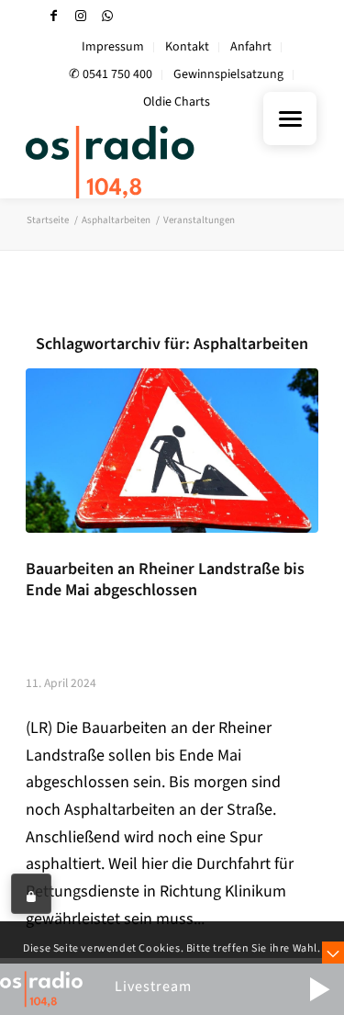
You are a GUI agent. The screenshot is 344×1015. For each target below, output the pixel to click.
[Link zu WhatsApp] (107, 16)
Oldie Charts (176, 102)
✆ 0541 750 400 (110, 74)
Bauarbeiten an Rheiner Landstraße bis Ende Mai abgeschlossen (165, 580)
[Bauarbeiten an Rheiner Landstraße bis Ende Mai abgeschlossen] (172, 450)
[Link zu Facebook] (54, 16)
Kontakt (187, 47)
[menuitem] (113, 47)
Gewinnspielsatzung (228, 74)
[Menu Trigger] (289, 118)
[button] (319, 989)
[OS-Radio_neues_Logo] (143, 161)
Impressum (113, 47)
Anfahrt (251, 47)
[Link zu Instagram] (80, 16)
